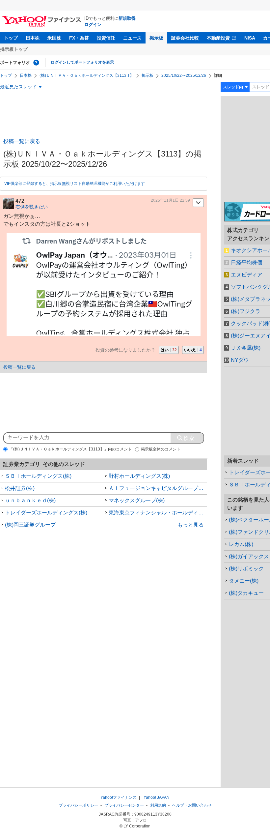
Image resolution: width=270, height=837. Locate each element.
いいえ (193, 350)
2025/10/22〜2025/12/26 (183, 75)
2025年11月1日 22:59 (170, 200)
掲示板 (156, 38)
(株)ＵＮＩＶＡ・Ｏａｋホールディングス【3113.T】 (87, 75)
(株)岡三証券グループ (30, 525)
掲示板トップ (14, 49)
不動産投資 (218, 38)
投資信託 (106, 38)
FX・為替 (79, 38)
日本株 (33, 38)
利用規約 (158, 805)
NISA (249, 38)
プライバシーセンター (124, 805)
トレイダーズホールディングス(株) (46, 512)
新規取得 (127, 18)
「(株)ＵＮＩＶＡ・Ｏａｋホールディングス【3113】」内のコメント (70, 449)
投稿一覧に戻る (21, 141)
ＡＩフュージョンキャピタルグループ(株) (158, 488)
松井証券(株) (20, 488)
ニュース (132, 38)
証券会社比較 (185, 38)
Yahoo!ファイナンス (118, 797)
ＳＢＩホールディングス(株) (38, 476)
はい (169, 350)
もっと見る (190, 525)
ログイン (92, 24)
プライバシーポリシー (78, 805)
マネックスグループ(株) (137, 500)
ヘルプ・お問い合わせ (192, 805)
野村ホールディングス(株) (139, 476)
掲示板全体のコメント (160, 449)
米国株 (54, 38)
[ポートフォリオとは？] (36, 62)
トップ (11, 38)
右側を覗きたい (31, 206)
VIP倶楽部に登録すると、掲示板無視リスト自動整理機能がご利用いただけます (74, 183)
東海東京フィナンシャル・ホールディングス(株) (158, 512)
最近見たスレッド (18, 86)
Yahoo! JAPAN (157, 797)
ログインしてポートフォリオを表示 (82, 62)
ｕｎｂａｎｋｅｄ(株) (30, 500)
